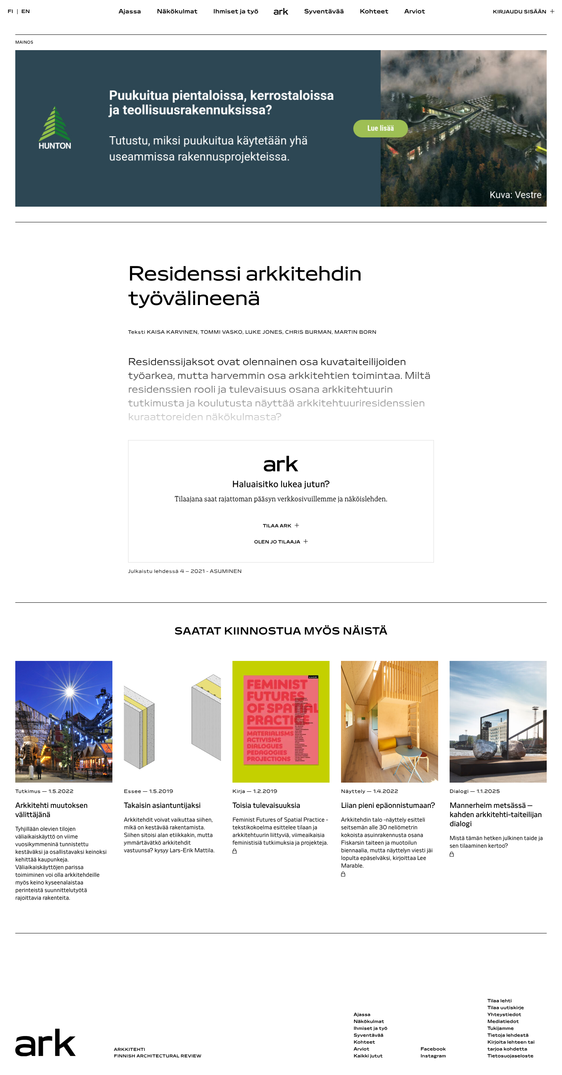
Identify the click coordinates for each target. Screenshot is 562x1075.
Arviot (414, 12)
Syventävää (324, 12)
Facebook (433, 1049)
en (25, 11)
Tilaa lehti (499, 1001)
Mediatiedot (503, 1022)
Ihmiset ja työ (235, 12)
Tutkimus (28, 791)
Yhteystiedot (504, 1015)
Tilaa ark (277, 526)
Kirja (238, 791)
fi (10, 11)
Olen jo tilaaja (277, 542)
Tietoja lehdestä (508, 1035)
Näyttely (353, 791)
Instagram (433, 1056)
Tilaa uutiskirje (505, 1008)
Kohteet (374, 12)
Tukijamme (500, 1028)
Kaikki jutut (368, 1056)
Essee (132, 791)
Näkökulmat (177, 12)
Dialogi (459, 791)
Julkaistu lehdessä (185, 571)
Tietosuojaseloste (510, 1056)
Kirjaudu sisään (519, 12)
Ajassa (130, 12)
